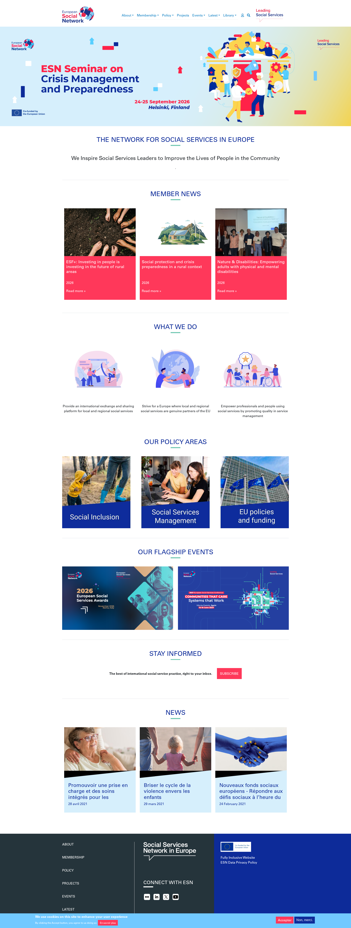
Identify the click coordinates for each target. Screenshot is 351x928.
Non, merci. (304, 920)
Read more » (76, 291)
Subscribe (229, 673)
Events (197, 15)
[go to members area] (242, 15)
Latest (213, 15)
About (126, 15)
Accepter (284, 920)
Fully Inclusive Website (238, 857)
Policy (166, 15)
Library (228, 15)
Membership (146, 15)
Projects (183, 15)
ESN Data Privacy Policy (239, 862)
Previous (54, 255)
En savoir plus (108, 922)
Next (297, 255)
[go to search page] (248, 15)
